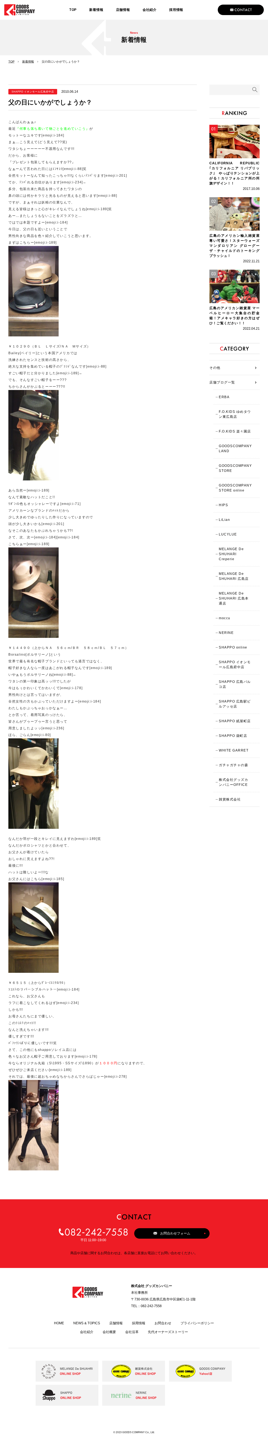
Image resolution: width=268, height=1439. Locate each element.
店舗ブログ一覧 (222, 382)
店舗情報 (116, 1323)
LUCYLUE (228, 534)
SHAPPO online (233, 647)
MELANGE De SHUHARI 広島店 (234, 576)
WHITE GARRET (234, 750)
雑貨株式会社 (230, 799)
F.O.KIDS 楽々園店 (235, 431)
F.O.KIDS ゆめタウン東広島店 (235, 414)
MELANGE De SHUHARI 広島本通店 (234, 598)
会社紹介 (86, 1332)
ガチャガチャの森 (233, 765)
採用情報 (138, 1323)
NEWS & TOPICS (86, 1323)
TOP (11, 61)
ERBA (224, 397)
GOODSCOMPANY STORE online (235, 488)
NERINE (226, 633)
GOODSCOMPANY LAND (235, 448)
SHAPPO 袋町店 (233, 736)
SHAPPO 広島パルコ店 (235, 684)
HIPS (223, 505)
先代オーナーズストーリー (168, 1332)
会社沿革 (132, 1332)
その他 (214, 367)
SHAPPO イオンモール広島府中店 (235, 664)
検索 (255, 90)
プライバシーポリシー (197, 1323)
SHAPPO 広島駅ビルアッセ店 (235, 704)
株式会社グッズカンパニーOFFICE (233, 782)
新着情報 (28, 61)
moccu (224, 618)
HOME (59, 1323)
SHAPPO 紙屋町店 (235, 721)
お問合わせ (163, 1323)
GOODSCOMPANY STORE (235, 468)
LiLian (224, 519)
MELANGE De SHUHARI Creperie (231, 554)
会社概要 (109, 1332)
